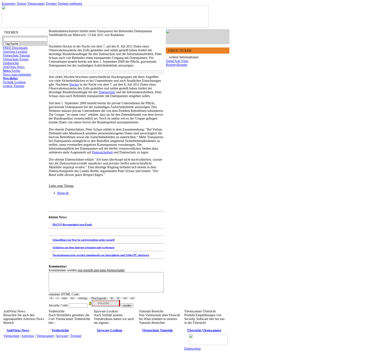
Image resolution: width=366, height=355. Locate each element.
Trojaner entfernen (70, 3)
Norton (21, 3)
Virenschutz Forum (15, 59)
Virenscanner (36, 3)
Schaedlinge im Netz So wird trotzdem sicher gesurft (84, 239)
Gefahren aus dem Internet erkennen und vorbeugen (83, 247)
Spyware (62, 336)
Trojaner (51, 3)
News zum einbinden (17, 74)
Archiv (12, 70)
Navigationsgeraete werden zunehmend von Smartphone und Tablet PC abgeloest (101, 255)
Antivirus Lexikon (15, 51)
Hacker (74, 84)
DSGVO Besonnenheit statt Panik (72, 224)
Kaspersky (9, 3)
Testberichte (11, 63)
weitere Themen (13, 86)
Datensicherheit (102, 152)
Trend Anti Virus (177, 61)
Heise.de (63, 193)
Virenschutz (11, 336)
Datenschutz (107, 92)
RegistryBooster (176, 65)
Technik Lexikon (14, 82)
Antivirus (27, 336)
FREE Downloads (15, 48)
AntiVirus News (14, 67)
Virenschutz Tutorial (16, 55)
